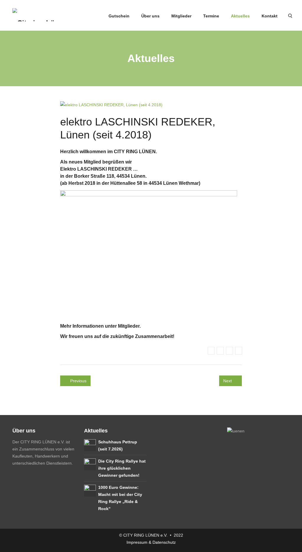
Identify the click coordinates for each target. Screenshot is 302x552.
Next (228, 380)
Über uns (150, 16)
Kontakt (270, 16)
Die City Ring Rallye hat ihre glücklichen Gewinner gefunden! (122, 468)
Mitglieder (181, 16)
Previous (77, 380)
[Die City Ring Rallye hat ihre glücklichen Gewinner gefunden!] (90, 463)
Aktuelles (240, 16)
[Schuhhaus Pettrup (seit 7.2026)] (90, 444)
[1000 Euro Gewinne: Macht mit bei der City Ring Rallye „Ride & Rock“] (90, 490)
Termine (211, 16)
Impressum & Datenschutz (151, 542)
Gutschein (118, 16)
